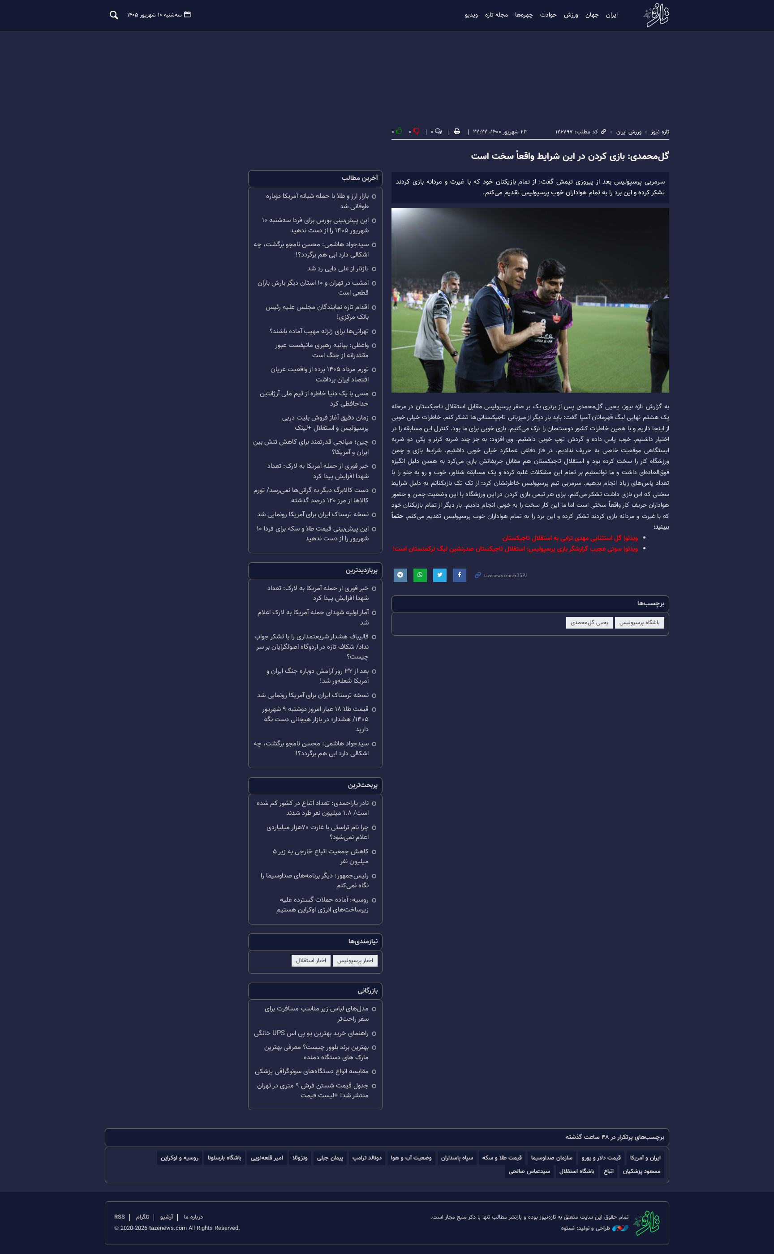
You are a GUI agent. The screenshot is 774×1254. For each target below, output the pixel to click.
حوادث (548, 15)
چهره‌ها (524, 15)
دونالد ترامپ (367, 1158)
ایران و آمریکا (645, 1158)
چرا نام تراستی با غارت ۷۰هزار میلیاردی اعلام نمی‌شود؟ (318, 832)
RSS (119, 1217)
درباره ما (193, 1217)
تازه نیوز (653, 15)
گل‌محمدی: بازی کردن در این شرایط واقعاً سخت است (570, 157)
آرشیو (166, 1217)
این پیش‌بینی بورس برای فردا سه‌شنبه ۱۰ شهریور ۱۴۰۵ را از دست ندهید (315, 225)
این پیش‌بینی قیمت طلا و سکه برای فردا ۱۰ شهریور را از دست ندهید (313, 534)
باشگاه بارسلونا (224, 1158)
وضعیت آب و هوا (411, 1158)
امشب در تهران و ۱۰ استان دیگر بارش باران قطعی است (313, 288)
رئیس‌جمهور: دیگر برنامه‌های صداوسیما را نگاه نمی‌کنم (315, 881)
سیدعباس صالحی (529, 1171)
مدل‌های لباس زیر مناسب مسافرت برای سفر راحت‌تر (317, 1014)
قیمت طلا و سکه (502, 1158)
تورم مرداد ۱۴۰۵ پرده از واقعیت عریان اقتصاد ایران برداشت (320, 374)
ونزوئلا (300, 1158)
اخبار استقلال (311, 960)
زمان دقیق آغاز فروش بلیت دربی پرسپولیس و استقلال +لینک (325, 423)
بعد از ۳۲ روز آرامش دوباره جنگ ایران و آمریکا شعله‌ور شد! (318, 676)
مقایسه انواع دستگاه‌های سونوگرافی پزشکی (312, 1071)
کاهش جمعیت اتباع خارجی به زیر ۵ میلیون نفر (321, 857)
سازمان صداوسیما (551, 1158)
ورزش (571, 15)
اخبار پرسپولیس (355, 960)
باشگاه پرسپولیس (639, 622)
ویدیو (471, 15)
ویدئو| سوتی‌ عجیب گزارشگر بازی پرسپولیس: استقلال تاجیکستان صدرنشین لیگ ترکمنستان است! (515, 549)
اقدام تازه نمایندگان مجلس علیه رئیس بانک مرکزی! (317, 312)
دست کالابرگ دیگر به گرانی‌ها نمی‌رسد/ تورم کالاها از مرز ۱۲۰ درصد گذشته (311, 495)
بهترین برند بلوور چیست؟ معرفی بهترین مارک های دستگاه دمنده (316, 1052)
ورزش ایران (629, 132)
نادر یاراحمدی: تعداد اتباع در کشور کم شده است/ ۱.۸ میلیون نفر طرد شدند (313, 808)
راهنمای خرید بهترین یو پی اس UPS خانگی (311, 1033)
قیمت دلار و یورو (601, 1158)
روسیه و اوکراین (179, 1158)
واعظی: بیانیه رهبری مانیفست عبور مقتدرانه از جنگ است (322, 350)
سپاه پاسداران (457, 1158)
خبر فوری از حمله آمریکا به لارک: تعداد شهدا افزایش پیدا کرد (318, 471)
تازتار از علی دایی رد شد (338, 269)
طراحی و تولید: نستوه (585, 1228)
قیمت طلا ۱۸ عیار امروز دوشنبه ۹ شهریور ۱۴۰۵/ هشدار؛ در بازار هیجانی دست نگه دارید (315, 719)
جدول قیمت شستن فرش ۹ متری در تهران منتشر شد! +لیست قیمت (313, 1091)
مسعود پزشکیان (642, 1171)
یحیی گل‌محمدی (589, 622)
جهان (592, 15)
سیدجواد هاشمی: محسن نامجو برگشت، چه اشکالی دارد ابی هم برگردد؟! (311, 250)
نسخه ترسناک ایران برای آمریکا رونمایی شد (313, 514)
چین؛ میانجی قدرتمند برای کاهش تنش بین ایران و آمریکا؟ (311, 447)
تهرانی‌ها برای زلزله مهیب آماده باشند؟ (319, 331)
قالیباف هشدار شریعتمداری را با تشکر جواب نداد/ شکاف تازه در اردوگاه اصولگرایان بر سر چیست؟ (311, 647)
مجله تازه (496, 15)
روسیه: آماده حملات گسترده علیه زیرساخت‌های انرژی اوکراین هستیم (322, 905)
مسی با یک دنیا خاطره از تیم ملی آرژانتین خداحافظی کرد (314, 399)
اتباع (609, 1171)
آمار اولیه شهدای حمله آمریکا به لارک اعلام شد (313, 618)
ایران (612, 15)
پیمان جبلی (330, 1158)
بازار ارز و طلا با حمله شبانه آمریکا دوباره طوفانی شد (317, 201)
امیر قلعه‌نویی (267, 1158)
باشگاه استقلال (576, 1171)
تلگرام (142, 1217)
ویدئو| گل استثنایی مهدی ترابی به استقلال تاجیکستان (570, 538)
